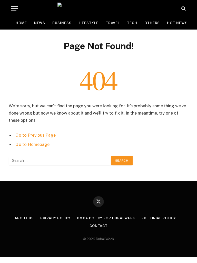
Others (152, 23)
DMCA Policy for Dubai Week (106, 218)
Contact (98, 226)
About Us (24, 218)
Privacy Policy (55, 218)
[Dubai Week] (98, 8)
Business (61, 23)
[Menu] (14, 8)
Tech (132, 23)
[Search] (183, 8)
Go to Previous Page (35, 135)
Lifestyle (88, 23)
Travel (113, 23)
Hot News (177, 23)
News (39, 23)
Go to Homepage (32, 144)
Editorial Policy (159, 218)
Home (21, 23)
